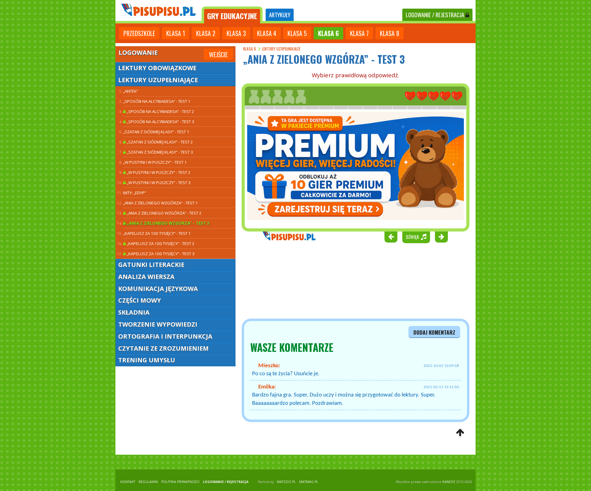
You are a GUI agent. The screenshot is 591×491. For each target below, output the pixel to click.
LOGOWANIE (435, 14)
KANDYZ (448, 482)
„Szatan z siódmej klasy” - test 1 (156, 132)
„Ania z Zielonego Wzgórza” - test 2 (164, 213)
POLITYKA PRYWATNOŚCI (180, 482)
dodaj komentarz (434, 332)
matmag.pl (308, 482)
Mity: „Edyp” (134, 192)
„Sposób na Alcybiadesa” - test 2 (160, 111)
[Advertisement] (274, 281)
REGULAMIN (148, 482)
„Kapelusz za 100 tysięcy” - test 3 (160, 253)
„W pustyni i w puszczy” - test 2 (158, 172)
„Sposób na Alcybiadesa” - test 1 (157, 101)
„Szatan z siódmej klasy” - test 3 (159, 152)
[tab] (232, 14)
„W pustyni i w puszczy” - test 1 (155, 162)
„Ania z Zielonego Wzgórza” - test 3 (167, 223)
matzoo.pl (286, 482)
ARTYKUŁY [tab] (279, 14)
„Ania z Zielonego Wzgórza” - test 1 (160, 203)
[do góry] (460, 433)
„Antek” (130, 91)
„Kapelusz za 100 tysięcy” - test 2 (160, 243)
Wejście (218, 54)
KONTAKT (127, 482)
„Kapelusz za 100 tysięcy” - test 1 (157, 233)
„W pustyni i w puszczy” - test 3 (158, 182)
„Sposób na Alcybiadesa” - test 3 (160, 121)
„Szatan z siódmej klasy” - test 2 (159, 142)
